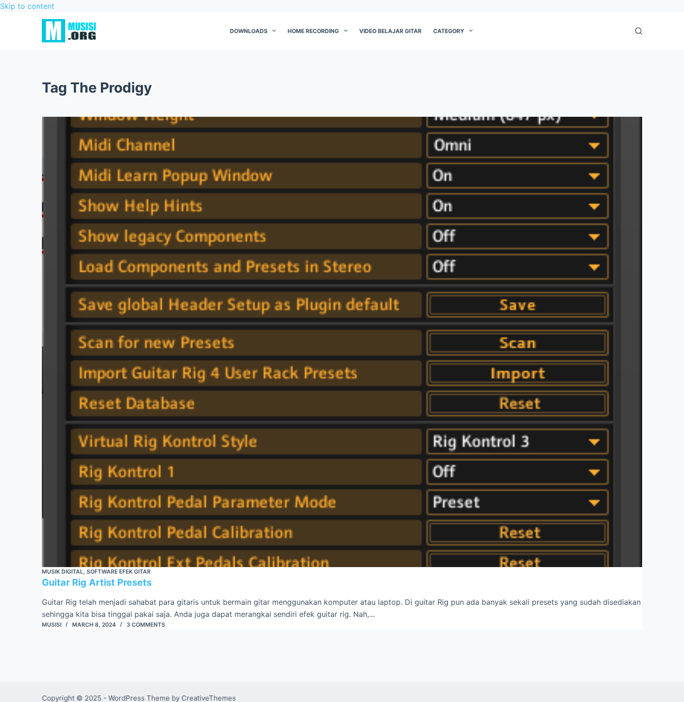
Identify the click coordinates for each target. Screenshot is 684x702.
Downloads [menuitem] (249, 30)
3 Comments (146, 624)
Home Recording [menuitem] (313, 30)
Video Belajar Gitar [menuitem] (390, 30)
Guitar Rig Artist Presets (97, 582)
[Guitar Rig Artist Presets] (342, 342)
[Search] (638, 30)
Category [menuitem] (448, 30)
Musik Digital (62, 571)
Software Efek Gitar (119, 571)
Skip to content (27, 6)
